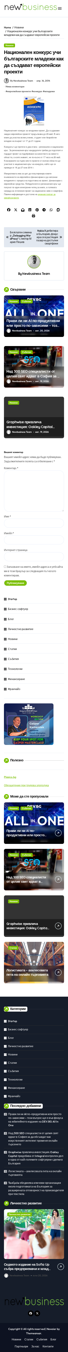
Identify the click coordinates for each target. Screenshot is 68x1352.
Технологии (15, 669)
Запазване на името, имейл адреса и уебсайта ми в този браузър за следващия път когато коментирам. (33, 571)
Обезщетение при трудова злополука (26, 785)
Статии (12, 649)
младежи (49, 91)
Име (7, 516)
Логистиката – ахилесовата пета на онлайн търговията (27, 972)
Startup (12, 599)
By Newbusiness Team (21, 80)
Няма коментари (15, 86)
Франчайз (14, 689)
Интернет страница (15, 550)
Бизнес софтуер (18, 609)
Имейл (9, 533)
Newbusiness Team (36, 274)
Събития (26, 301)
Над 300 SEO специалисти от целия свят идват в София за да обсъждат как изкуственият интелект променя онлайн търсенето (33, 1138)
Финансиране (16, 679)
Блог (11, 619)
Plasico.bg (10, 777)
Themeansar (33, 1333)
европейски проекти (19, 91)
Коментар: (11, 468)
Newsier (51, 1329)
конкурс (37, 91)
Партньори (21, 1346)
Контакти (48, 1346)
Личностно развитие (20, 629)
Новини (9, 45)
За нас (35, 1346)
